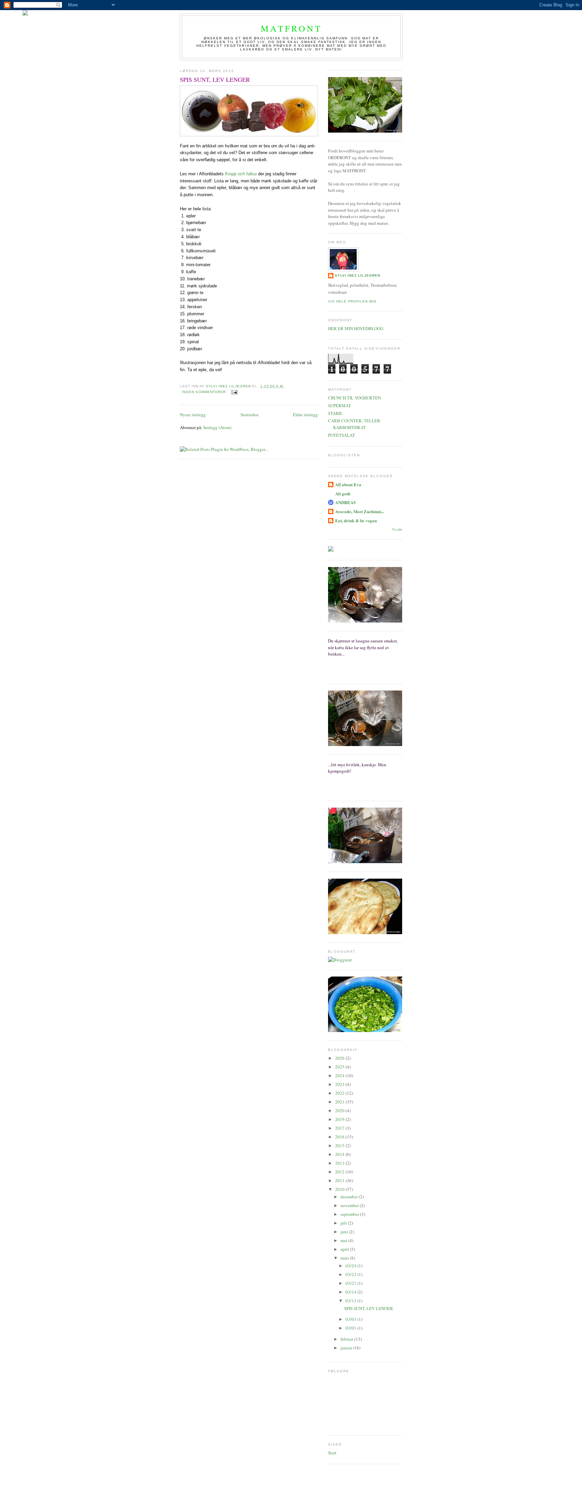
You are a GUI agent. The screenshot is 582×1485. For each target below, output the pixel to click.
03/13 (351, 1301)
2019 (340, 1119)
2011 (340, 1180)
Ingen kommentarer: (205, 392)
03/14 (351, 1292)
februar (347, 1339)
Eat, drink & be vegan (356, 520)
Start (332, 1453)
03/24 (351, 1266)
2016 (340, 1137)
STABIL (335, 413)
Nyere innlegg (193, 415)
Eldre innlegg (305, 415)
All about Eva (348, 484)
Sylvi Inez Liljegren (357, 275)
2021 (340, 1102)
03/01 (351, 1328)
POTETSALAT (341, 435)
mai (344, 1240)
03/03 (351, 1319)
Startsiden (249, 415)
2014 (340, 1154)
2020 (340, 1110)
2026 (340, 1058)
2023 (340, 1084)
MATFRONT (291, 28)
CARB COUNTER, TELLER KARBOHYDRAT (354, 424)
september (350, 1214)
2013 (340, 1163)
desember (350, 1197)
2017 (340, 1128)
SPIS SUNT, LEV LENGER (215, 79)
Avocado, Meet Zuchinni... (359, 511)
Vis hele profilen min (352, 301)
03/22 (351, 1274)
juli (344, 1223)
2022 (340, 1093)
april (345, 1249)
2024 (340, 1075)
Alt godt (342, 493)
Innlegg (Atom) (217, 427)
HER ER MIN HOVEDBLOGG (355, 328)
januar (347, 1348)
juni (345, 1232)
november (350, 1205)
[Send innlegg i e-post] (234, 392)
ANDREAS (345, 502)
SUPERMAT (339, 405)
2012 (340, 1172)
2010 (340, 1189)
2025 (340, 1067)
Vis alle (397, 529)
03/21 (351, 1283)
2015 (340, 1145)
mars (345, 1258)
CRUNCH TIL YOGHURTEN (354, 398)
